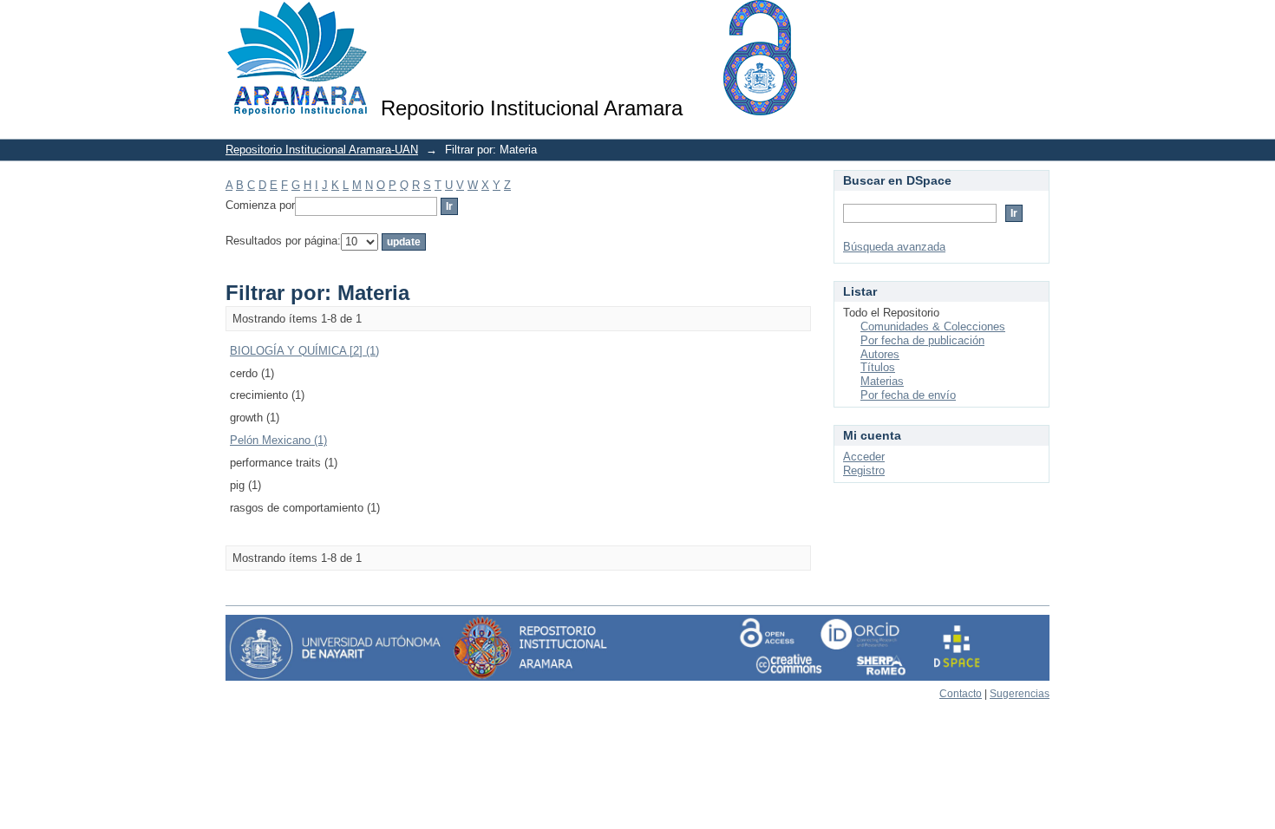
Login (1036, 21)
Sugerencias (1019, 694)
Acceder (864, 456)
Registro (864, 470)
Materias (882, 381)
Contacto (960, 694)
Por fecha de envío (908, 394)
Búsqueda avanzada (894, 246)
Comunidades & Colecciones (932, 326)
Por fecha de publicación (922, 340)
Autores (879, 354)
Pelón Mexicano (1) (278, 440)
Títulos (877, 367)
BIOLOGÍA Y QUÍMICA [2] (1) (304, 350)
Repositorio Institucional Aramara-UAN (322, 149)
